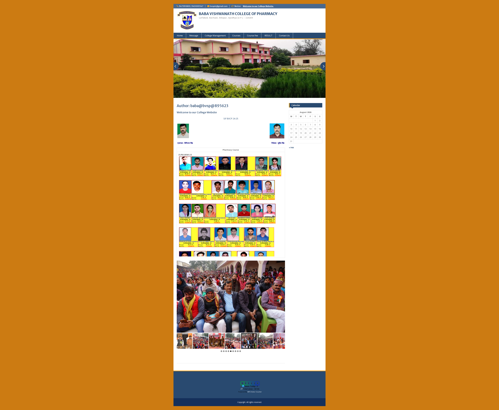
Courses (236, 35)
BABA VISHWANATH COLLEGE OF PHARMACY (238, 13)
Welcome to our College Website (197, 112)
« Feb (291, 147)
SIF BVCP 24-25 (231, 118)
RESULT (268, 35)
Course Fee (252, 35)
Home (180, 35)
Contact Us (284, 35)
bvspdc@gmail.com (219, 6)
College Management (215, 35)
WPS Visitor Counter (254, 392)
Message (193, 35)
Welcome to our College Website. (258, 6)
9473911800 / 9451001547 (191, 6)
